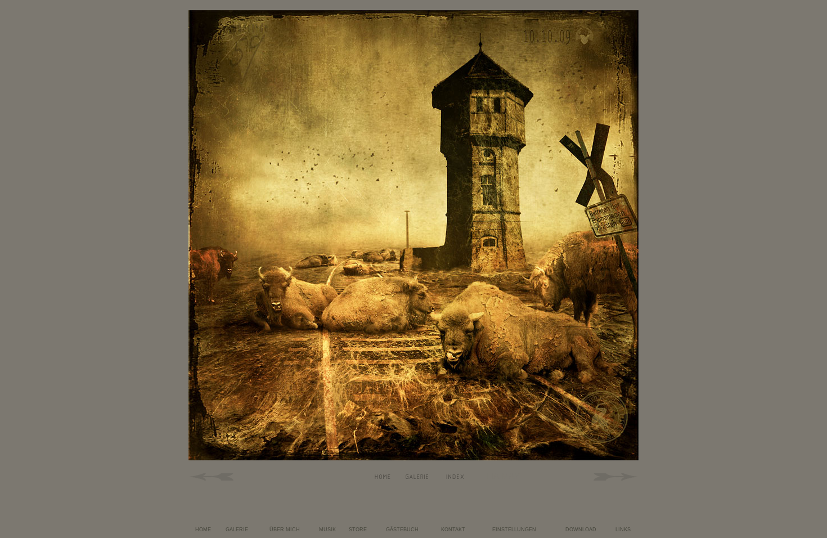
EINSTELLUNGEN (514, 529)
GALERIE (237, 529)
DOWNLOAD (580, 529)
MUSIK (327, 529)
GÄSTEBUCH (402, 529)
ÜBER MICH (284, 529)
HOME (203, 529)
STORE (358, 529)
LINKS (623, 529)
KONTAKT (453, 529)
